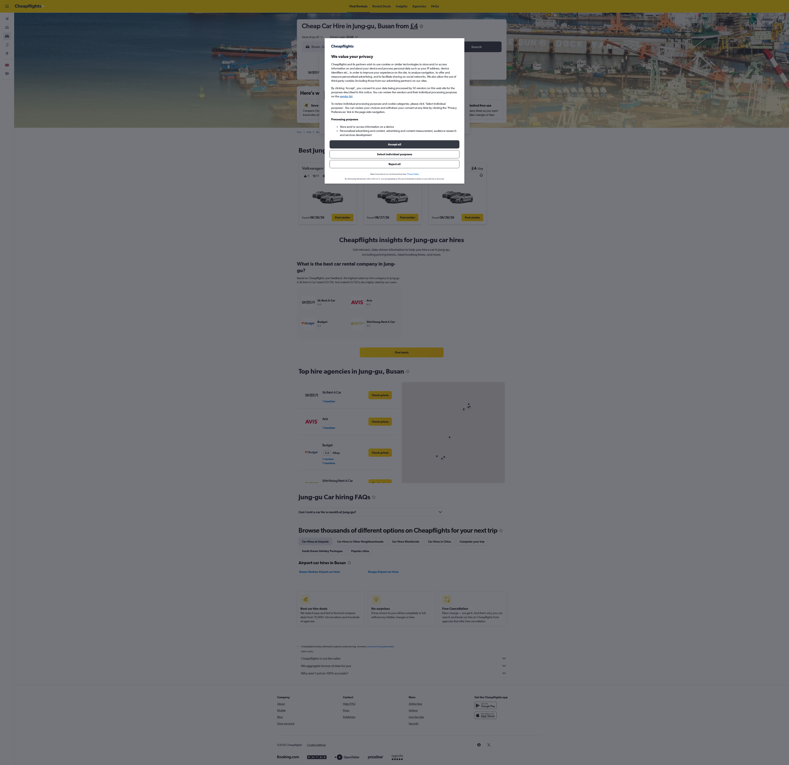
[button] (394, 144)
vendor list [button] (346, 96)
